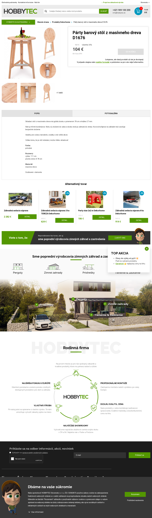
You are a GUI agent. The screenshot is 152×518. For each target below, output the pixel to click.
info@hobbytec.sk (119, 13)
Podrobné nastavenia (135, 500)
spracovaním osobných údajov (35, 453)
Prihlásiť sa (139, 455)
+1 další (60, 93)
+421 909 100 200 (121, 10)
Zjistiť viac (120, 238)
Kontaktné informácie (25, 2)
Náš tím (37, 2)
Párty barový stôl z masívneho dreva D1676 (90, 22)
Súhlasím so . (30, 453)
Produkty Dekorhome (61, 22)
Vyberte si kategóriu (16, 22)
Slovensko (144, 2)
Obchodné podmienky (9, 2)
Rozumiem (135, 494)
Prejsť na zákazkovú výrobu (112, 2)
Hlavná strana (43, 22)
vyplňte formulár (103, 62)
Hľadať (103, 11)
